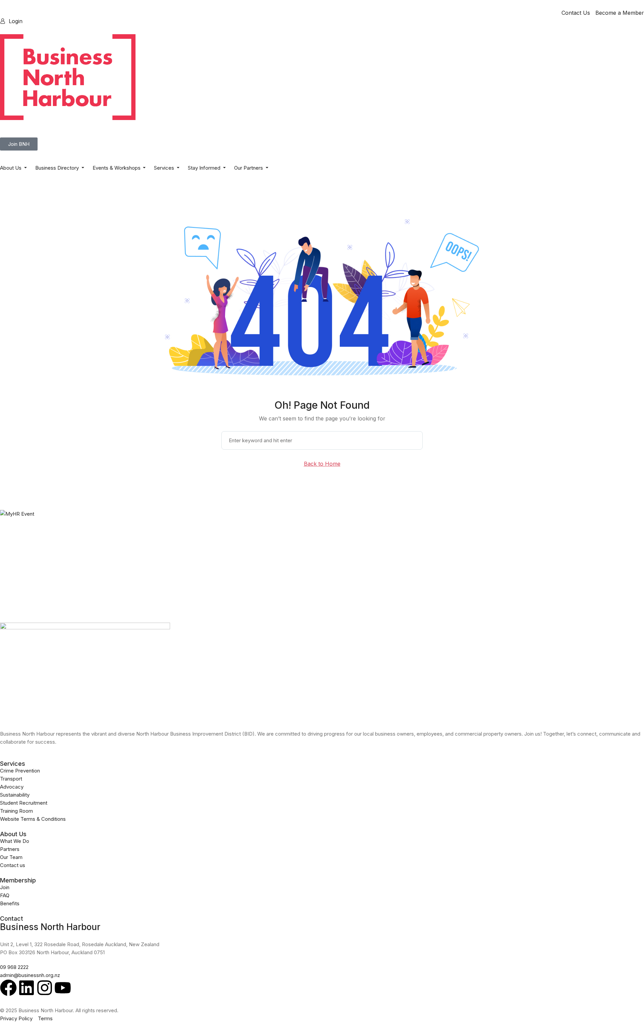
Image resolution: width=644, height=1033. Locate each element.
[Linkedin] (26, 987)
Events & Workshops (117, 168)
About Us (11, 168)
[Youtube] (62, 987)
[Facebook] (8, 987)
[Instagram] (44, 987)
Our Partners (249, 168)
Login (15, 21)
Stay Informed (205, 168)
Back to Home (322, 463)
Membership (18, 880)
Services (164, 168)
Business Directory (57, 168)
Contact (11, 918)
